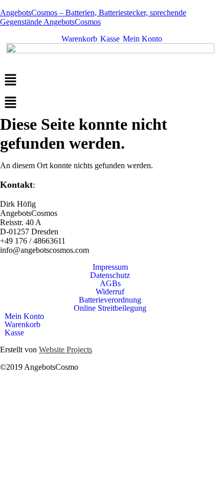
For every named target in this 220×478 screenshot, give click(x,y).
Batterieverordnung (110, 300)
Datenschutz (110, 275)
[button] (110, 80)
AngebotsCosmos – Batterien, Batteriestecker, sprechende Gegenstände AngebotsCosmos (93, 17)
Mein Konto (141, 39)
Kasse (109, 39)
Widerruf (110, 292)
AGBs (110, 284)
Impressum (110, 267)
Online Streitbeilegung (110, 308)
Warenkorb (78, 39)
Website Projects (65, 349)
